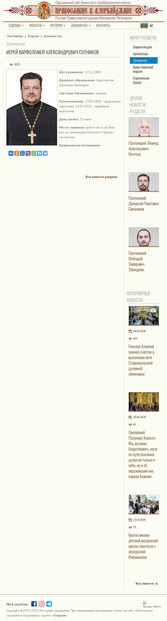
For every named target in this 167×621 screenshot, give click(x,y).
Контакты (103, 25)
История (56, 25)
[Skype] (39, 153)
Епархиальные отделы (141, 80)
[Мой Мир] (22, 153)
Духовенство (52, 36)
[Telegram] (45, 153)
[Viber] (28, 153)
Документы (79, 25)
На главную (15, 36)
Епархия (15, 25)
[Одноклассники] (16, 153)
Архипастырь (140, 54)
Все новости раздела (101, 177)
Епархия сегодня (142, 47)
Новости (35, 25)
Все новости (145, 583)
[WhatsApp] (33, 153)
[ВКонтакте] (11, 153)
